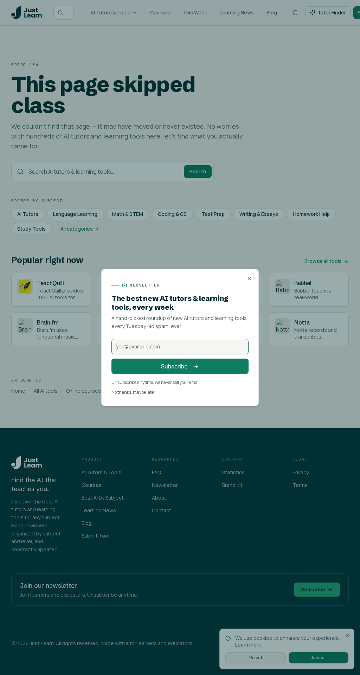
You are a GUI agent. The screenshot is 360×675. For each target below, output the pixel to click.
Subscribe (174, 366)
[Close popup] (249, 278)
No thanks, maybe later (133, 392)
